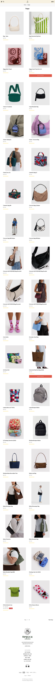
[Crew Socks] (14, 323)
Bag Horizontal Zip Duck (35, 36)
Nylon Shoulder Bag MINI (9, 572)
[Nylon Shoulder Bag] (40, 526)
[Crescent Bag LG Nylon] (40, 192)
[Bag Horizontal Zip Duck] (40, 23)
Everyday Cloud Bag (33, 337)
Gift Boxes (27, 652)
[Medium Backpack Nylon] (40, 427)
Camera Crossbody (7, 106)
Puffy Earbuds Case (7, 605)
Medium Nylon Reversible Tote (10, 473)
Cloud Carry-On (6, 172)
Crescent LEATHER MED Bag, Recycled (12, 271)
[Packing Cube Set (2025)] (40, 558)
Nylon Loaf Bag (32, 473)
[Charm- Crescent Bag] (40, 126)
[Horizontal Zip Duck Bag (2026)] (40, 356)
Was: (4, 606)
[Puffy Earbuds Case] (14, 591)
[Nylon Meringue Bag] (14, 493)
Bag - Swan (5, 36)
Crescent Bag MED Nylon (9, 238)
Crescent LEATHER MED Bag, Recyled (38, 271)
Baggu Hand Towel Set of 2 (35, 69)
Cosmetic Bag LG (33, 172)
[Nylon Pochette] (14, 526)
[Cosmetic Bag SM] (14, 192)
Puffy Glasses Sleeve (34, 605)
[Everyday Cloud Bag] (40, 323)
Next (51, 619)
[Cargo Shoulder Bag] (40, 93)
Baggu (29, 4)
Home (25, 4)
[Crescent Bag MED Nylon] (14, 225)
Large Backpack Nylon (34, 407)
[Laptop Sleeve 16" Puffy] (14, 394)
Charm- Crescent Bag (34, 139)
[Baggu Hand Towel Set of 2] (40, 56)
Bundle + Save (27, 655)
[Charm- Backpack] (14, 126)
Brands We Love (27, 654)
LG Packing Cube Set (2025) (9, 440)
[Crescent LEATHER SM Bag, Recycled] (14, 291)
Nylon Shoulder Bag (33, 539)
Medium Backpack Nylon (35, 440)
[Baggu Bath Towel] (14, 56)
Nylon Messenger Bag (34, 506)
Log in (25, 675)
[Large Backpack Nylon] (40, 394)
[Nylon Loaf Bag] (40, 460)
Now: (4, 608)
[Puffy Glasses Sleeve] (40, 591)
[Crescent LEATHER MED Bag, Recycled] (14, 258)
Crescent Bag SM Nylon (34, 238)
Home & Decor (27, 659)
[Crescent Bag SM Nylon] (40, 225)
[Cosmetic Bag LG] (40, 159)
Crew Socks (5, 337)
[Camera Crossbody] (14, 93)
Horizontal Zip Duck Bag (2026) (36, 370)
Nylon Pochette (7, 539)
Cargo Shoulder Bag (33, 106)
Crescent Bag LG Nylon (34, 205)
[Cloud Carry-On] (14, 159)
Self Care (27, 657)
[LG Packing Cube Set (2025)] (14, 427)
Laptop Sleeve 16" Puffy (9, 407)
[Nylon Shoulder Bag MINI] (14, 558)
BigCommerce (30, 680)
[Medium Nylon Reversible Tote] (14, 460)
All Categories (27, 661)
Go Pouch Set (6, 370)
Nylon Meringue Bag (8, 506)
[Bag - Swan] (14, 23)
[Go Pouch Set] (14, 356)
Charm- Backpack (7, 139)
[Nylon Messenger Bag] (40, 493)
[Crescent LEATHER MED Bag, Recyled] (40, 258)
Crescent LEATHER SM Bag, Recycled (12, 304)
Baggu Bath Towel (7, 69)
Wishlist (29, 675)
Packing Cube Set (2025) (35, 572)
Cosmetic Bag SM (7, 205)
